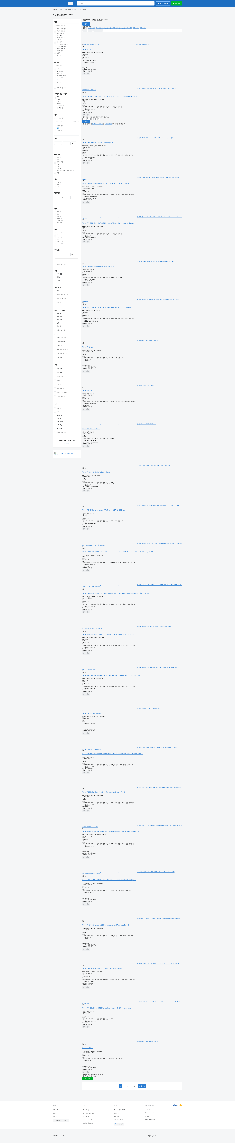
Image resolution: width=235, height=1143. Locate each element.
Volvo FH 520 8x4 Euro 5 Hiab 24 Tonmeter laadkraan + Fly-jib (103, 792)
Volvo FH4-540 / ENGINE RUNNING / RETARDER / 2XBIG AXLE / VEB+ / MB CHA (111, 675)
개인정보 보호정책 (97, 124)
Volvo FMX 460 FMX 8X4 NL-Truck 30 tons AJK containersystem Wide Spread (109, 880)
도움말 (55, 1113)
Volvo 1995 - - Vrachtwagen (91, 713)
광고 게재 (88, 1078)
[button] (84, 73)
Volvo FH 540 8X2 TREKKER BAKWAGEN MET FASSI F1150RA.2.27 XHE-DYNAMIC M (112, 754)
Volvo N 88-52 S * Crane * (91, 429)
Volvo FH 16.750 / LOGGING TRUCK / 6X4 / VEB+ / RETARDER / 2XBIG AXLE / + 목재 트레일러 (116, 593)
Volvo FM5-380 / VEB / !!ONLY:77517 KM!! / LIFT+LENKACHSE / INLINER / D (109, 634)
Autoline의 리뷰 (87, 1119)
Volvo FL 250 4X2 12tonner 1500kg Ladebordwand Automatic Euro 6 (105, 925)
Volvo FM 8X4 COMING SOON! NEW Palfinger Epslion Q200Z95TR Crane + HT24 (110, 831)
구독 (86, 121)
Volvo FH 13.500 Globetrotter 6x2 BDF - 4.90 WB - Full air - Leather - (106, 184)
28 (134, 1086)
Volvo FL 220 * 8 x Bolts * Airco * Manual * (97, 472)
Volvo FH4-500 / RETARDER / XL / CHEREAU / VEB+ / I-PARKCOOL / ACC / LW (110, 96)
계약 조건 (86, 1110)
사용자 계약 (108, 124)
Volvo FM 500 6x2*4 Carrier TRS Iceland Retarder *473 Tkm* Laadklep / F (107, 307)
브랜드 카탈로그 (88, 1123)
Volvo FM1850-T (88, 390)
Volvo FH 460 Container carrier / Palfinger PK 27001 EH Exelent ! (104, 510)
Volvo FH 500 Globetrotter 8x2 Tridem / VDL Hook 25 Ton (102, 968)
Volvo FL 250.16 (87, 49)
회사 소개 (55, 1110)
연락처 (55, 1116)
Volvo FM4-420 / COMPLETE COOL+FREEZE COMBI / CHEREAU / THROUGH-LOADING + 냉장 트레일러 (119, 552)
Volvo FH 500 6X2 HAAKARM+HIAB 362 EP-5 (98, 266)
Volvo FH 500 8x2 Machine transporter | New (97, 142)
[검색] (79, 3)
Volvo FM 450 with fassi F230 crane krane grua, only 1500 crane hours (106, 1008)
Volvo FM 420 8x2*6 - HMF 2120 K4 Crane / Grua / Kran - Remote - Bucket (108, 223)
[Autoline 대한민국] (59, 3)
